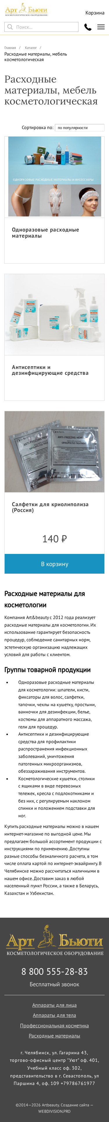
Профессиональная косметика (54, 1025)
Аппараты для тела (54, 1015)
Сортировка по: (38, 127)
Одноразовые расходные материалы (45, 232)
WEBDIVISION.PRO (54, 1111)
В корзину (54, 564)
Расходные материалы (54, 1035)
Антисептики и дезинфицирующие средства (50, 370)
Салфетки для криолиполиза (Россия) (50, 507)
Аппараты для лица (54, 1005)
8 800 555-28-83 (54, 971)
